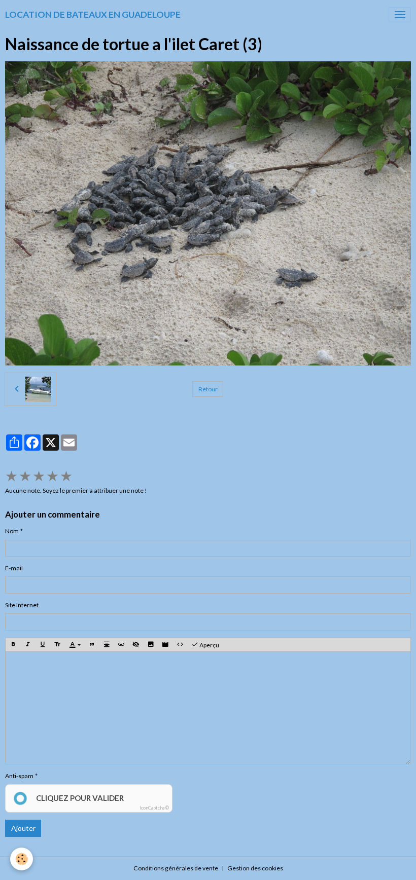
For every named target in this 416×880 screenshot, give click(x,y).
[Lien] (121, 645)
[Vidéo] (165, 645)
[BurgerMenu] (400, 14)
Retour (208, 389)
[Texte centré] (106, 645)
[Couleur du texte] (75, 645)
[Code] (180, 645)
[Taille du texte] (57, 645)
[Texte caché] (136, 645)
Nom (12, 531)
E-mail (14, 568)
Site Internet (22, 605)
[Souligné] (42, 645)
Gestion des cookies (255, 868)
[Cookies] (21, 859)
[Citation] (91, 645)
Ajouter (23, 828)
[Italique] (28, 645)
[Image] (150, 645)
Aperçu (208, 645)
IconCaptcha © (154, 808)
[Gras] (13, 645)
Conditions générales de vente (175, 868)
